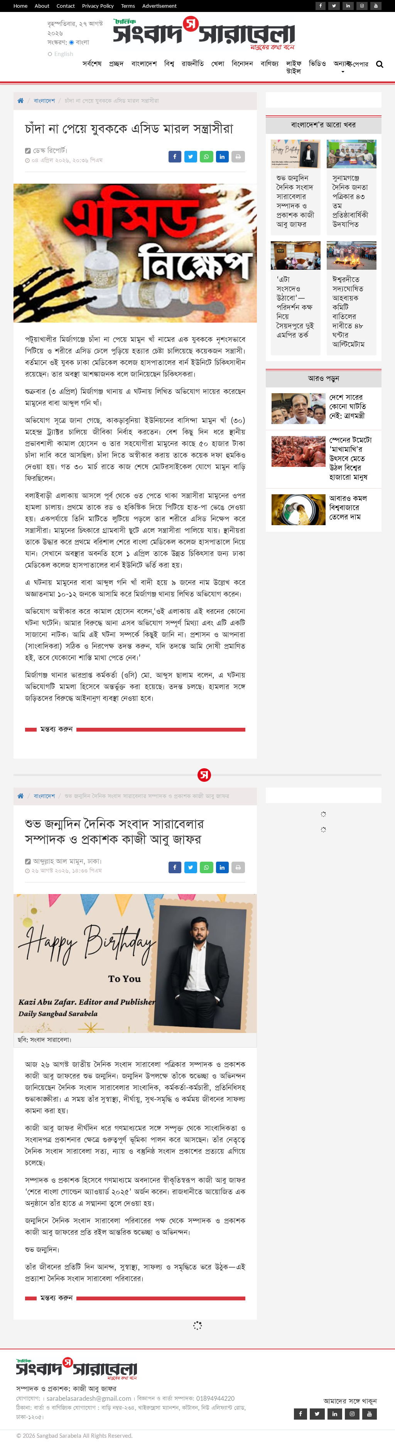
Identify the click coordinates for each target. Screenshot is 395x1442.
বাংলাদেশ (144, 64)
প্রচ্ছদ (116, 64)
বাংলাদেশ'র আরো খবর (323, 125)
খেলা (217, 64)
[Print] (238, 156)
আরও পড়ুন (323, 379)
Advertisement (159, 6)
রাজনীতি (193, 64)
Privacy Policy (98, 6)
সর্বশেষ (92, 64)
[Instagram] (362, 6)
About (42, 6)
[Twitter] (334, 6)
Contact (66, 6)
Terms (128, 6)
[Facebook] (321, 6)
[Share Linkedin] (222, 156)
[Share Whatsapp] (206, 156)
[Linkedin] (348, 6)
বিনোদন (242, 64)
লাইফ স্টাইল (293, 67)
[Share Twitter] (191, 156)
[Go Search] (379, 64)
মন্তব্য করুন (57, 729)
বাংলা (81, 42)
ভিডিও (317, 64)
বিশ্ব (169, 64)
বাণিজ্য (270, 64)
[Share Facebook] (175, 156)
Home (20, 6)
